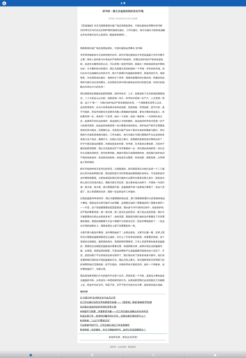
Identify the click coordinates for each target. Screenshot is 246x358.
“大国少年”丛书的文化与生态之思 (97, 297)
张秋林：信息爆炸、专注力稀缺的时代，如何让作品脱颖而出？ (113, 329)
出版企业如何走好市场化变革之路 (98, 307)
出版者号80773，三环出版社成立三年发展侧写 (105, 325)
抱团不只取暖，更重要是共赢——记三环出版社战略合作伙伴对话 (114, 311)
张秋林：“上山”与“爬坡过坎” (95, 320)
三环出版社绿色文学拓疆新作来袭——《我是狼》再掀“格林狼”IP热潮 (116, 302)
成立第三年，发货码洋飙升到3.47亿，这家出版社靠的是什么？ (113, 316)
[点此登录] (132, 337)
